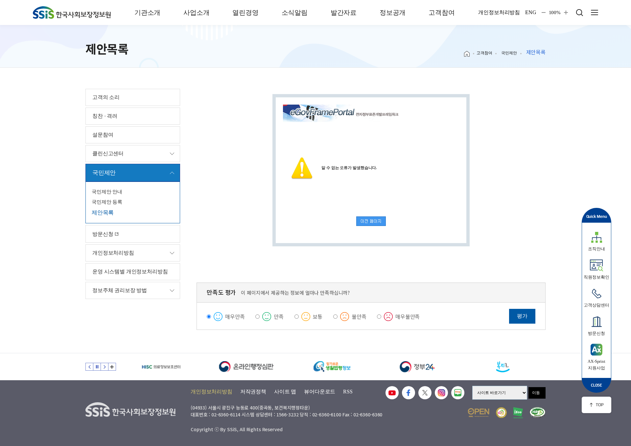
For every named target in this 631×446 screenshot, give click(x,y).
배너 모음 (112, 367)
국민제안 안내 (107, 191)
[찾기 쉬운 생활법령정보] (332, 366)
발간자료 (344, 12)
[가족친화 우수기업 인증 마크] (501, 412)
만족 (279, 316)
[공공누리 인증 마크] (478, 412)
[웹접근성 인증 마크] (537, 412)
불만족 (359, 316)
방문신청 (103, 234)
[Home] (469, 54)
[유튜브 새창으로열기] (392, 392)
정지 (97, 367)
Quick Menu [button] (596, 216)
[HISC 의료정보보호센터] (161, 366)
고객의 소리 (106, 97)
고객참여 (442, 12)
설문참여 (102, 134)
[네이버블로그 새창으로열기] (457, 392)
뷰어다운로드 (319, 391)
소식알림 (295, 12)
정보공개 (393, 12)
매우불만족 (407, 316)
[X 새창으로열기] (425, 392)
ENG (530, 12)
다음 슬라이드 (104, 367)
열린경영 (245, 12)
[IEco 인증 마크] (518, 412)
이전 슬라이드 (89, 367)
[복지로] (503, 366)
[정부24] (417, 366)
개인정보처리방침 (499, 12)
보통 (318, 316)
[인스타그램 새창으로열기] (441, 392)
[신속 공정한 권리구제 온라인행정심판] (246, 366)
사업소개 (196, 12)
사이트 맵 (285, 391)
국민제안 (509, 53)
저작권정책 (253, 391)
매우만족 (235, 316)
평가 (522, 316)
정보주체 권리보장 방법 (119, 290)
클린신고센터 (108, 153)
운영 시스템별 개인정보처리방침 (130, 271)
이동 (536, 392)
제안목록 (103, 213)
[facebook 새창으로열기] (408, 392)
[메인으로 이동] (72, 12)
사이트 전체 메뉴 (594, 12)
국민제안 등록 (107, 202)
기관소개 (147, 12)
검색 (579, 12)
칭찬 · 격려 (104, 116)
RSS (348, 391)
